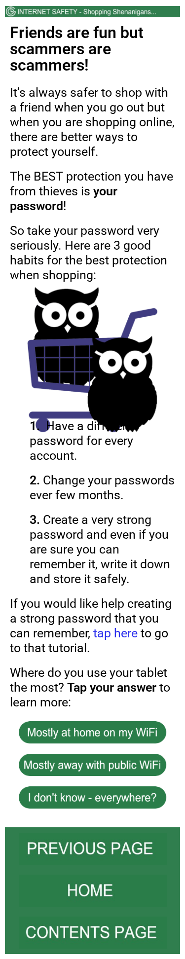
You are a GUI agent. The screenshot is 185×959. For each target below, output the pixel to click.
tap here (115, 633)
